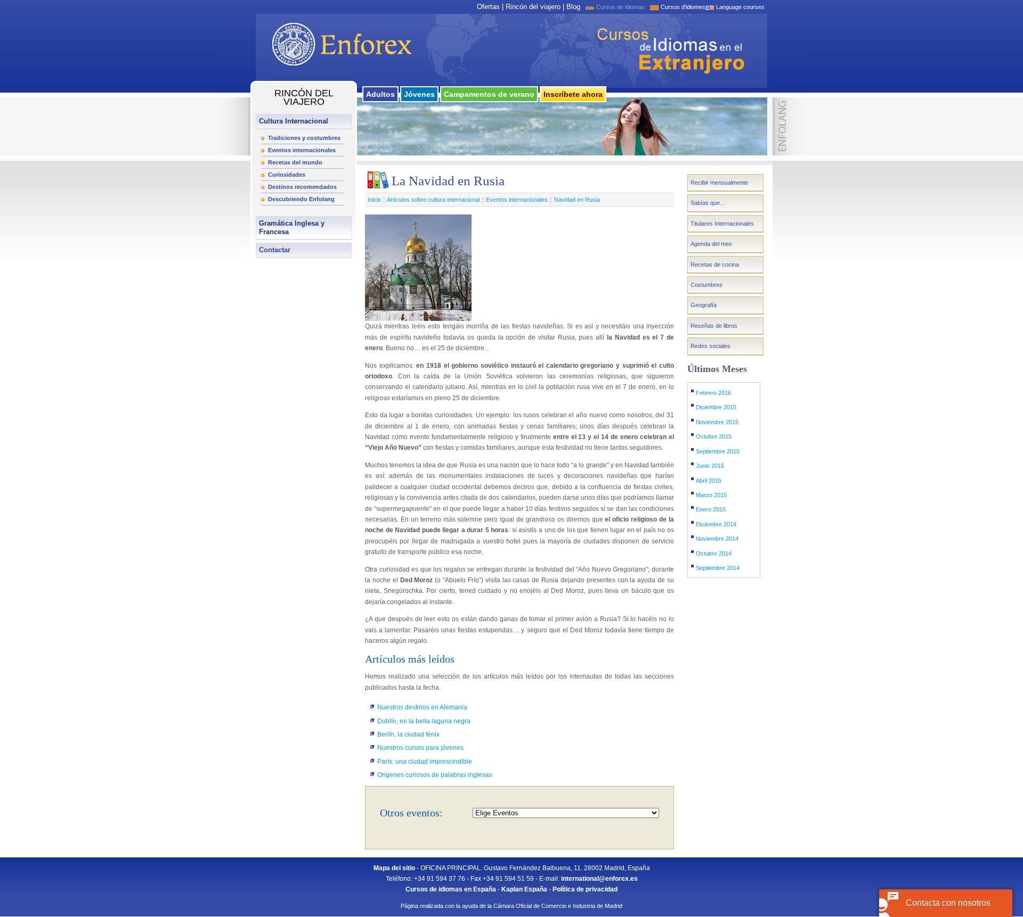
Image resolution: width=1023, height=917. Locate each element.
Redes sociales (710, 346)
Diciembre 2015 (716, 407)
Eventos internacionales (302, 150)
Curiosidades (286, 174)
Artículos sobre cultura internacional (433, 199)
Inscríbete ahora (573, 94)
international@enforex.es (599, 878)
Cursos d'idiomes (683, 7)
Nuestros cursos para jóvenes (420, 747)
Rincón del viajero (533, 7)
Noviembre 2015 (717, 422)
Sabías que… (708, 203)
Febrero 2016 (713, 393)
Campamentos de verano (489, 94)
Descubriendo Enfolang (301, 199)
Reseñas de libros (714, 326)
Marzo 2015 (711, 495)
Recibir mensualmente (719, 182)
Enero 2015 (711, 509)
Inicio (374, 199)
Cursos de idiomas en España (450, 889)
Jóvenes (419, 94)
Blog (573, 7)
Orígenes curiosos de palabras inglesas (434, 775)
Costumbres (706, 285)
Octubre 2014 (714, 553)
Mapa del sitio (394, 868)
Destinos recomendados (302, 187)
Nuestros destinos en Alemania (422, 707)
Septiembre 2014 (718, 568)
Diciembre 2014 (716, 524)
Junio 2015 (710, 465)
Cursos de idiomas (620, 7)
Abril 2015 (708, 480)
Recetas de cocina (715, 264)
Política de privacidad (585, 889)
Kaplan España (524, 889)
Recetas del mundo (295, 162)
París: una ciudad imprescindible (424, 761)
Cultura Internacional (293, 121)
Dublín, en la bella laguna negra (423, 721)
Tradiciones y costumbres (304, 138)
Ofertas (488, 7)
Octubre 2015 (714, 436)
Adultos (380, 94)
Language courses (740, 7)
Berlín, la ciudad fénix (408, 734)
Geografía (704, 305)
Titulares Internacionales (722, 223)
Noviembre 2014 (717, 538)
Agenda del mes (711, 244)
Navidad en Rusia (577, 199)
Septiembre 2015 (718, 451)
